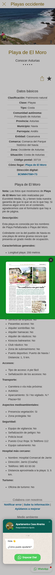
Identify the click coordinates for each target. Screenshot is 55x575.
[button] (49, 521)
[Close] (51, 260)
